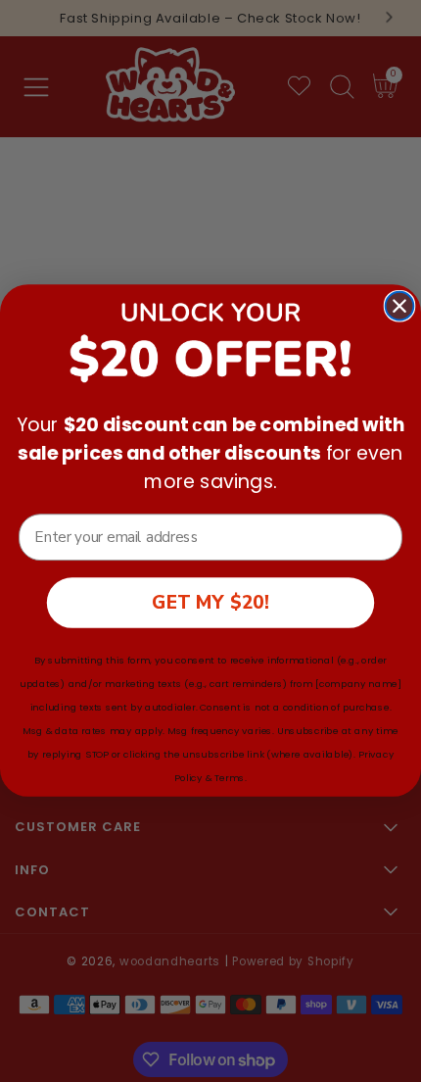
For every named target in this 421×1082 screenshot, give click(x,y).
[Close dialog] (400, 306)
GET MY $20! (210, 602)
